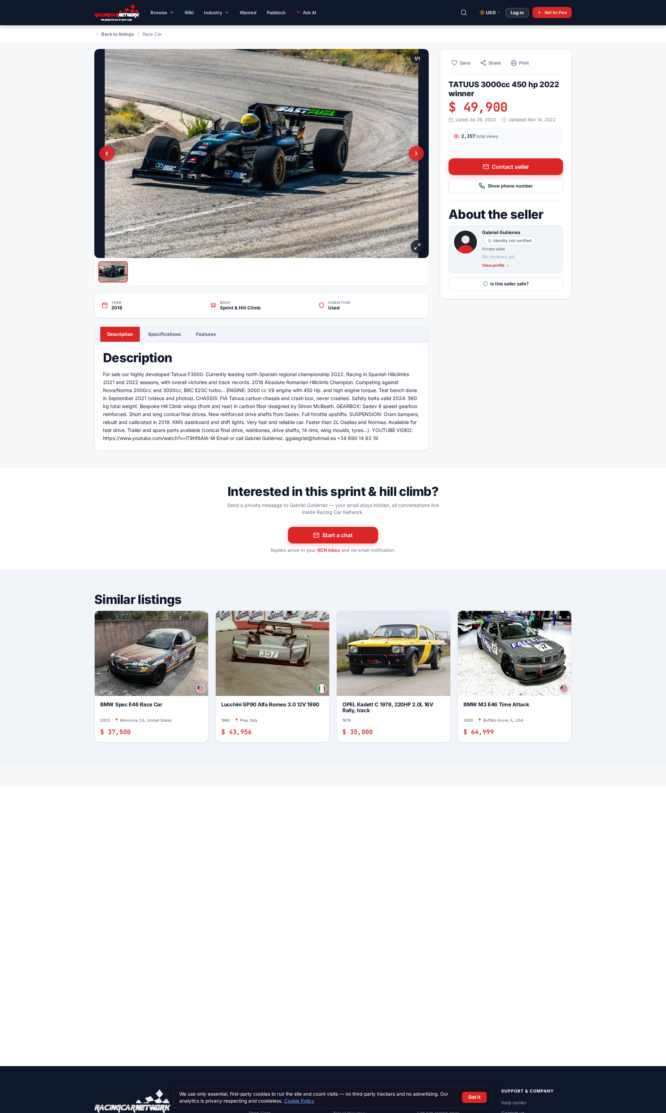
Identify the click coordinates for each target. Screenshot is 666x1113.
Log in (517, 12)
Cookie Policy (299, 1101)
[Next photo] (416, 153)
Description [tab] (120, 334)
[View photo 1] (113, 271)
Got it (474, 1097)
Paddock (276, 12)
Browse (159, 12)
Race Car (152, 34)
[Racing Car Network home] (111, 12)
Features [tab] (206, 334)
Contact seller (510, 166)
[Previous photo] (106, 153)
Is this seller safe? (509, 283)
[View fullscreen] (417, 246)
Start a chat (337, 535)
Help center (514, 1102)
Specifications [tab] (164, 334)
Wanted (248, 12)
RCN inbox (328, 550)
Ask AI (309, 12)
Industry (213, 12)
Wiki (189, 12)
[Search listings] (464, 12)
